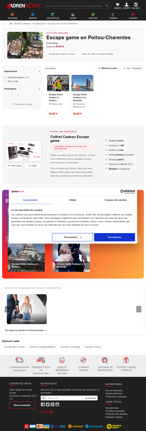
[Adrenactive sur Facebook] (43, 404)
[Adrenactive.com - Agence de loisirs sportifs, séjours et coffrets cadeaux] (23, 5)
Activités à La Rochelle (70, 346)
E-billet (34, 166)
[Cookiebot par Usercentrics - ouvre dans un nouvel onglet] (122, 192)
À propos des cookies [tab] (116, 200)
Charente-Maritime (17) (18, 77)
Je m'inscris (90, 398)
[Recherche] (107, 6)
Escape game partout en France (62, 53)
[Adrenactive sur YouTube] (57, 404)
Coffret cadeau (16, 166)
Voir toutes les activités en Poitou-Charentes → (25, 330)
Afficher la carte (109, 68)
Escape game (39, 23)
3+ (18, 94)
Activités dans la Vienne (14, 346)
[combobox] (74, 6)
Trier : (133, 68)
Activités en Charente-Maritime (42, 346)
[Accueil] (11, 23)
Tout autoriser (114, 237)
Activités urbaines (22, 23)
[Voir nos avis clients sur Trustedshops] (114, 426)
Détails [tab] (73, 200)
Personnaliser (71, 237)
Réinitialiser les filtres (23, 104)
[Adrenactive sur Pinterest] (52, 404)
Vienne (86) (13, 81)
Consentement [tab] (30, 200)
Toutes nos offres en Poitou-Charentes (97, 53)
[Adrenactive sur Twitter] (47, 404)
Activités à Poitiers (93, 346)
